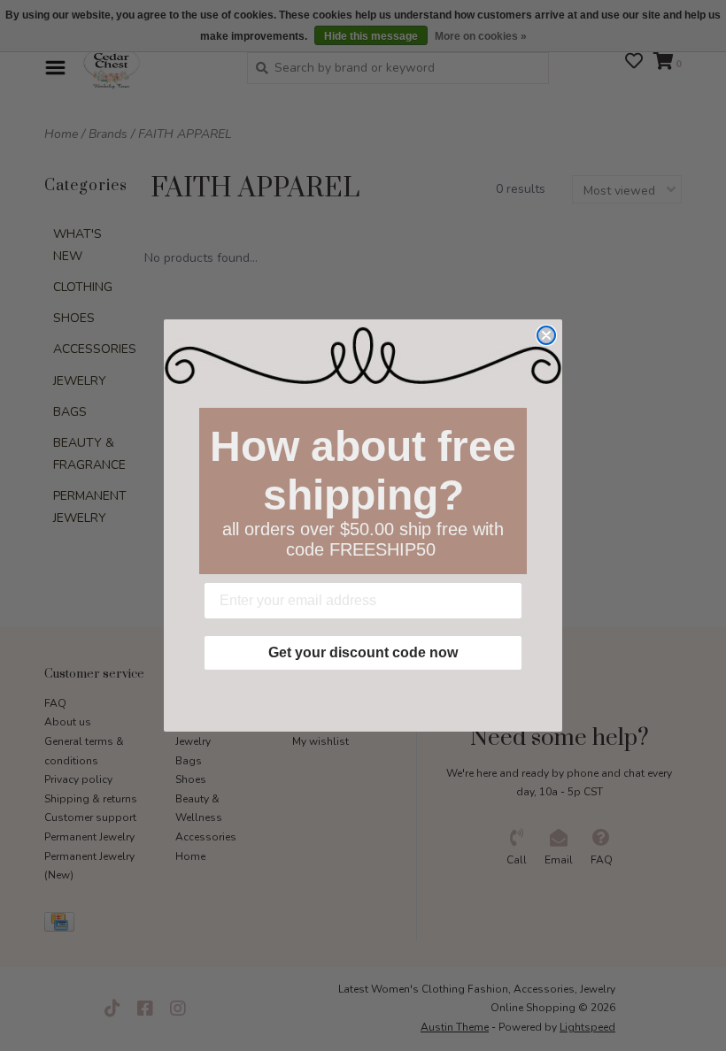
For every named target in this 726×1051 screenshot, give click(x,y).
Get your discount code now (363, 652)
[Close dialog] (546, 335)
